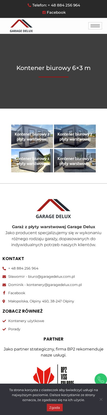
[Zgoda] (100, 399)
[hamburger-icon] (95, 25)
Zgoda (54, 408)
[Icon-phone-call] (101, 379)
